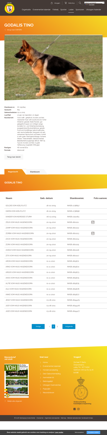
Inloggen (57, 3)
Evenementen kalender (41, 10)
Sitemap (63, 418)
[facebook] (75, 409)
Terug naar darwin (14, 157)
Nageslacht (13, 172)
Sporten (63, 10)
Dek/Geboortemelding (52, 374)
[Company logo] (9, 9)
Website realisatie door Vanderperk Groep (80, 418)
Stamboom (35, 172)
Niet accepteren (79, 432)
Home (45, 362)
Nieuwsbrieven (48, 393)
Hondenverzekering (50, 370)
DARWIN (18, 30)
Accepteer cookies (93, 432)
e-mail (76, 372)
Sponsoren (80, 10)
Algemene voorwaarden (52, 418)
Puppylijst (46, 389)
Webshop (71, 3)
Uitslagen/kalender (93, 10)
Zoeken (80, 3)
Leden (71, 10)
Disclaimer (40, 418)
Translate (91, 4)
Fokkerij (55, 10)
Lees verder (59, 432)
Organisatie (26, 10)
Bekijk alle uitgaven (15, 401)
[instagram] (78, 409)
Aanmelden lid (48, 377)
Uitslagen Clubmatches (52, 385)
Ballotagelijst (48, 381)
